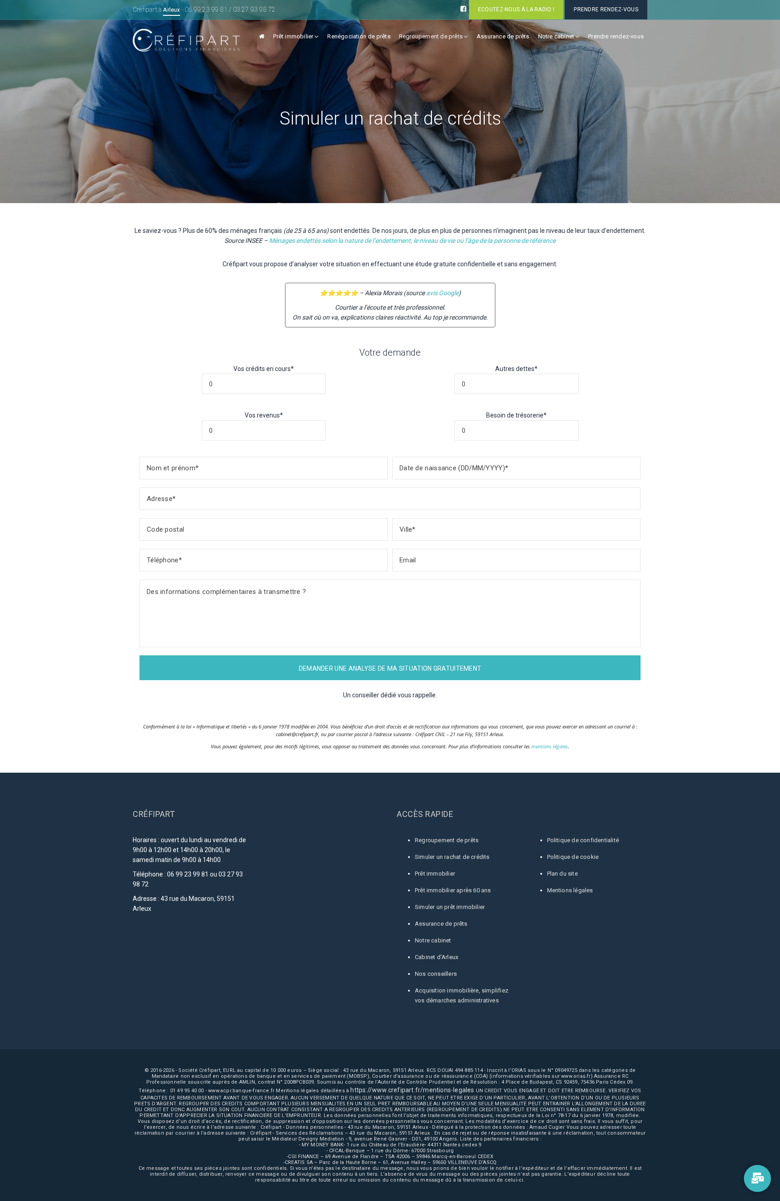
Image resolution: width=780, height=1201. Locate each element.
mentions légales (549, 746)
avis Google (442, 293)
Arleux (171, 9)
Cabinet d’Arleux (436, 957)
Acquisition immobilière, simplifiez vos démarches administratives (461, 995)
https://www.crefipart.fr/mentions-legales (412, 1090)
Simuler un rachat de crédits (452, 856)
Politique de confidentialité (583, 840)
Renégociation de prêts (358, 36)
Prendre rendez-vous (616, 36)
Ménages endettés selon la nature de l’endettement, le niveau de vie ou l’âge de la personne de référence (412, 240)
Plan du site (562, 873)
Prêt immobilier (293, 36)
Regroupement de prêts (431, 36)
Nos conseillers (436, 973)
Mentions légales (570, 890)
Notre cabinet (556, 36)
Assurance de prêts (503, 36)
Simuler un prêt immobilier (450, 907)
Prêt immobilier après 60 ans (453, 890)
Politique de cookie (573, 856)
